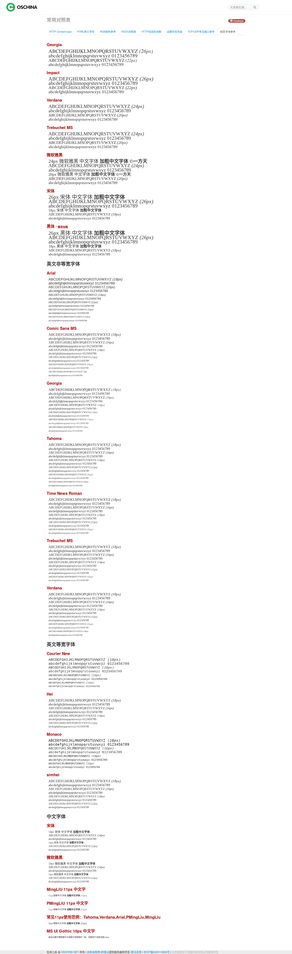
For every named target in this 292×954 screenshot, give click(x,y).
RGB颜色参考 (108, 31)
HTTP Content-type (60, 31)
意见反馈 (136, 952)
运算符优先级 (174, 31)
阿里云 (105, 952)
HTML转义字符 (85, 31)
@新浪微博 (93, 952)
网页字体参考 (228, 31)
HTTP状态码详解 (151, 31)
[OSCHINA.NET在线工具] (21, 7)
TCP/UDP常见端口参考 (201, 31)
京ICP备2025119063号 (157, 952)
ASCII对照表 (128, 31)
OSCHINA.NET (70, 952)
